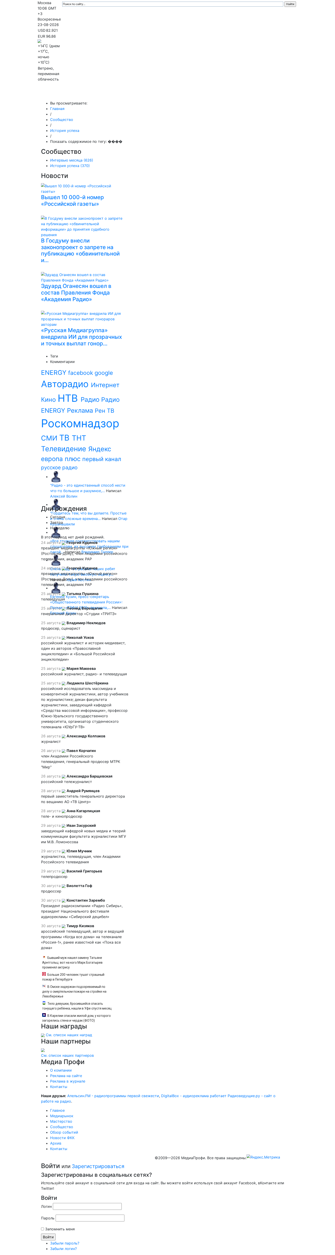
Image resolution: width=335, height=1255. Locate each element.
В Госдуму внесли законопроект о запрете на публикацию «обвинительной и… (80, 250)
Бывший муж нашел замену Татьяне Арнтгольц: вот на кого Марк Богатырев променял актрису (72, 962)
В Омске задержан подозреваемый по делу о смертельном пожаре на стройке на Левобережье (74, 991)
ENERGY (54, 372)
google (104, 372)
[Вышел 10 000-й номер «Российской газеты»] (83, 188)
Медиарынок (106, 94)
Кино (49, 399)
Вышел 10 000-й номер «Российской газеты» (72, 200)
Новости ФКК (226, 94)
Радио (91, 399)
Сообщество (163, 94)
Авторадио (66, 383)
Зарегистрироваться (98, 1166)
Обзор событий (196, 94)
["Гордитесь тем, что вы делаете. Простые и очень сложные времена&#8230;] (56, 504)
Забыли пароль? (64, 1243)
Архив (247, 94)
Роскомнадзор (80, 423)
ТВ (65, 437)
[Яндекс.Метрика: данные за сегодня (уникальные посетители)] (263, 1157)
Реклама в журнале (67, 1081)
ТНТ (79, 438)
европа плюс (61, 459)
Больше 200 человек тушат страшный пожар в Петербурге (73, 977)
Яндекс (99, 449)
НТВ (69, 398)
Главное (83, 94)
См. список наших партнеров (67, 1055)
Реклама (81, 410)
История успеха (64, 130)
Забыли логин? (63, 1248)
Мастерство (135, 94)
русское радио (59, 467)
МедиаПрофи (56, 94)
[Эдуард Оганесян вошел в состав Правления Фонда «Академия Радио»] (83, 276)
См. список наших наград (69, 1035)
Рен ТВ (104, 410)
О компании (61, 1070)
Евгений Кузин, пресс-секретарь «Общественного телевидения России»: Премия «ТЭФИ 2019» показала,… (86, 602)
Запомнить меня (60, 1229)
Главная (57, 108)
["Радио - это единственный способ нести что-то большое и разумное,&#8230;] (56, 476)
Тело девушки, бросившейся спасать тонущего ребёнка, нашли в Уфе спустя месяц (77, 1006)
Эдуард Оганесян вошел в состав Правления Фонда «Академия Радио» (76, 293)
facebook (81, 372)
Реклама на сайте (66, 1075)
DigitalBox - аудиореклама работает (194, 1095)
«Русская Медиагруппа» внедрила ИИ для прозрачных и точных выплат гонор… (81, 337)
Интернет (105, 385)
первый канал (101, 459)
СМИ (50, 438)
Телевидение (64, 448)
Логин (46, 1206)
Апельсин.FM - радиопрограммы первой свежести (113, 1095)
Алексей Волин (63, 496)
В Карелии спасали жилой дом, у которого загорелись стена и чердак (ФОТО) (76, 1018)
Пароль (47, 1218)
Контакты (267, 94)
